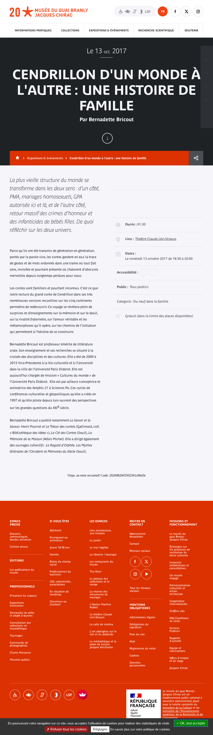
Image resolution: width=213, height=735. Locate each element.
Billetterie (207, 52)
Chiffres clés (177, 611)
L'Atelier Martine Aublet (100, 606)
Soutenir (191, 30)
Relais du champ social (60, 563)
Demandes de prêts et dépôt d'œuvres (22, 614)
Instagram (198, 11)
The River (96, 571)
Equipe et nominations (177, 650)
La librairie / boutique (103, 554)
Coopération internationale (178, 603)
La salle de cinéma (101, 624)
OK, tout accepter (192, 723)
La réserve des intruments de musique (99, 594)
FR (163, 11)
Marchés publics (20, 659)
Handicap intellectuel (55, 695)
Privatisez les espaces (23, 595)
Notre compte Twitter (186, 11)
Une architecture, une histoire (100, 532)
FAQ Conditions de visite (179, 620)
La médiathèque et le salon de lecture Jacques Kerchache (103, 644)
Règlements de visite (143, 648)
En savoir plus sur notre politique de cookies (140, 729)
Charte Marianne (20, 652)
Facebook (135, 562)
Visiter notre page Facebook (175, 11)
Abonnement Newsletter (138, 535)
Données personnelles (137, 664)
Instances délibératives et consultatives (179, 565)
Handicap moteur (15, 695)
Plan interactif (207, 107)
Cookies (134, 655)
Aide (132, 641)
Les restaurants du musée (101, 563)
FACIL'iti (82, 695)
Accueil (17, 158)
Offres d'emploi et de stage (179, 659)
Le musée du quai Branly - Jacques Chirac (179, 536)
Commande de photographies (19, 644)
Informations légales (142, 617)
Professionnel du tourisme (60, 573)
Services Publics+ (175, 630)
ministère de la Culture (177, 707)
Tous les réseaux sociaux (140, 589)
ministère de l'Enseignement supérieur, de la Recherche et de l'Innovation (183, 714)
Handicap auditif (42, 695)
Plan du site (137, 634)
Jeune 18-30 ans (60, 547)
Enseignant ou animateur (59, 539)
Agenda (207, 80)
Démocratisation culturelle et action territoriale (180, 590)
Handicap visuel (28, 695)
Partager (196, 158)
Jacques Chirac (179, 668)
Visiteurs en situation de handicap (134, 11)
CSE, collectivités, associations (60, 583)
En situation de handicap (59, 593)
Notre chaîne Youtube (146, 574)
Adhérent (55, 530)
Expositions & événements (109, 30)
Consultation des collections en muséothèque (20, 625)
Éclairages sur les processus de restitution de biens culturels (180, 551)
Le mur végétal (99, 547)
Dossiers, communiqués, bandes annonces (20, 536)
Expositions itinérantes (17, 604)
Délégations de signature (139, 626)
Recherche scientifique (156, 30)
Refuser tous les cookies (68, 729)
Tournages (16, 635)
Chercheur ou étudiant (58, 603)
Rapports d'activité (175, 640)
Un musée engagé (176, 577)
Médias (207, 94)
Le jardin (95, 540)
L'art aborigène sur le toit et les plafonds (103, 633)
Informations (207, 66)
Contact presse (19, 546)
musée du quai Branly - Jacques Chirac (49, 11)
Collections (70, 30)
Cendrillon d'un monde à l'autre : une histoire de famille (108, 158)
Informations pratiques (33, 30)
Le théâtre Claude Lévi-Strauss (101, 616)
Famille (54, 554)
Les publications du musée (22, 571)
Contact (134, 543)
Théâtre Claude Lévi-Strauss (155, 239)
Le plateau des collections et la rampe (99, 581)
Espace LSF (69, 695)
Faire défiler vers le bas (107, 138)
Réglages (100, 729)
